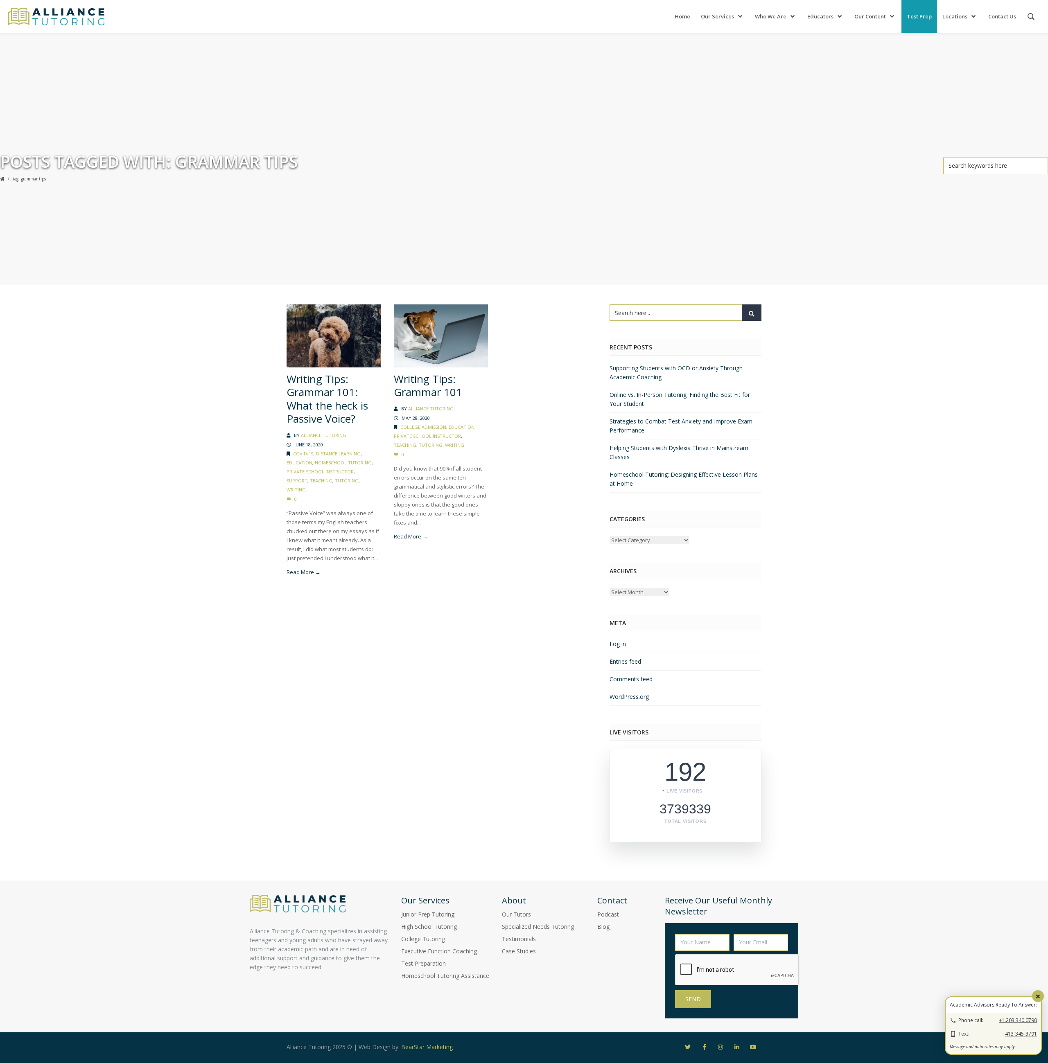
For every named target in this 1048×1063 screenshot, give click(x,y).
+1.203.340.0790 (1018, 1020)
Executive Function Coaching (439, 951)
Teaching (321, 480)
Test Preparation (423, 963)
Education (299, 462)
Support (297, 480)
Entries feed (625, 661)
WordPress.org (629, 696)
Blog (603, 926)
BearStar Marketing (427, 1047)
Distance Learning (338, 453)
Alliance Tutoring (323, 435)
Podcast (608, 914)
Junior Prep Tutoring (427, 914)
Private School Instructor (320, 471)
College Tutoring (423, 939)
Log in (618, 644)
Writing (296, 489)
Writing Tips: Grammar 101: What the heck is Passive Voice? (327, 399)
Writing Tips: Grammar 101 (428, 386)
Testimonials (519, 939)
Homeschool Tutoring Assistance (445, 976)
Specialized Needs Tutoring (538, 926)
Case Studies (519, 951)
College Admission (423, 427)
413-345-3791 (1021, 1033)
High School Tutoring (429, 926)
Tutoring (347, 480)
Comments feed (631, 679)
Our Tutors (516, 914)
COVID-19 (303, 453)
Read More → (304, 572)
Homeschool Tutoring (343, 462)
